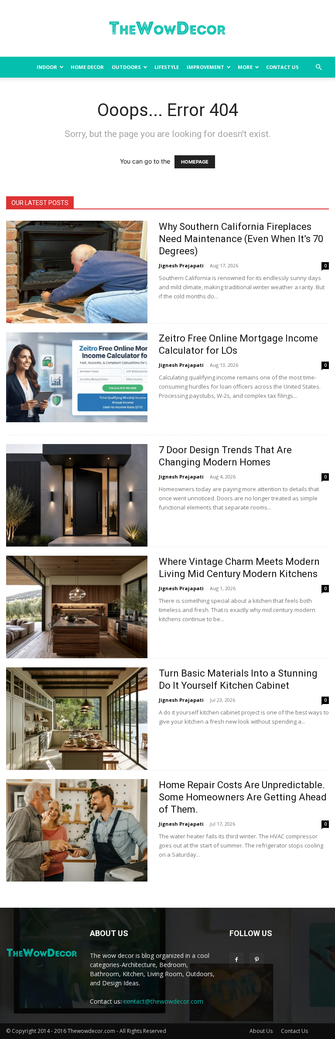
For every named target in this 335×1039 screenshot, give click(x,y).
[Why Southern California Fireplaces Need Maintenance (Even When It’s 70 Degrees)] (76, 272)
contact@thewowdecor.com (163, 1001)
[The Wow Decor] (167, 28)
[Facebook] (236, 960)
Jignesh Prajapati (181, 265)
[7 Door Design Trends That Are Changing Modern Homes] (76, 495)
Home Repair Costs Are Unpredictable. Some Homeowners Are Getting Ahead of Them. (243, 797)
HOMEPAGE (195, 162)
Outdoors (126, 67)
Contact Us (282, 67)
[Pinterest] (256, 960)
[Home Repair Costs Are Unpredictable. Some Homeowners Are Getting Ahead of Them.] (76, 830)
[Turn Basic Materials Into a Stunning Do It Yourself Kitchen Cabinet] (76, 718)
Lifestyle (166, 67)
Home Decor (87, 67)
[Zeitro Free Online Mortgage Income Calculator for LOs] (76, 377)
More (245, 67)
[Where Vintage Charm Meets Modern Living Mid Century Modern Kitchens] (76, 607)
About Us (261, 1031)
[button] (318, 67)
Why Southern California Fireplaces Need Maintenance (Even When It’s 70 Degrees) (241, 238)
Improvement (205, 67)
